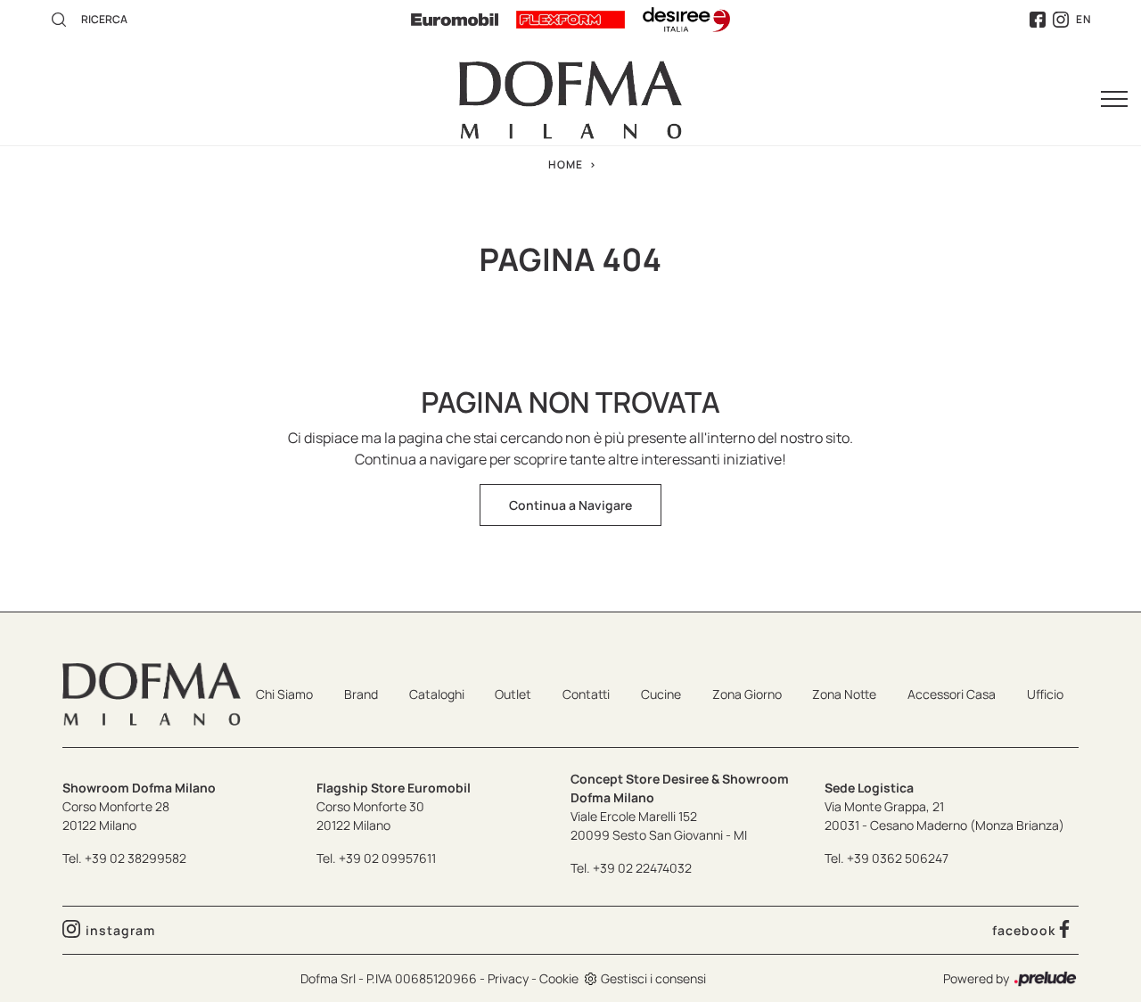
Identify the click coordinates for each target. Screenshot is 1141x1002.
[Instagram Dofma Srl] (1060, 20)
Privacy (508, 978)
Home (565, 164)
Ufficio (1045, 694)
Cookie (559, 978)
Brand (361, 694)
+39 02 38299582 (135, 858)
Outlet (513, 694)
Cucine (661, 694)
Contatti (586, 694)
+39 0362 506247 (897, 858)
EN (1083, 19)
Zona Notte (844, 694)
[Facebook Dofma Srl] (1037, 20)
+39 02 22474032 (642, 867)
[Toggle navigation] (1114, 100)
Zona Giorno (747, 694)
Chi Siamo (284, 694)
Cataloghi (436, 694)
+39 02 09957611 (387, 858)
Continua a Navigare (570, 505)
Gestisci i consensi (653, 978)
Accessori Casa (951, 694)
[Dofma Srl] (570, 100)
